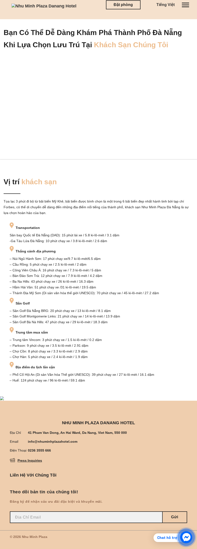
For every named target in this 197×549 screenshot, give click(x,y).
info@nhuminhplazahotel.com (52, 441)
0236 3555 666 (39, 450)
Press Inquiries (30, 460)
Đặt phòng (123, 5)
